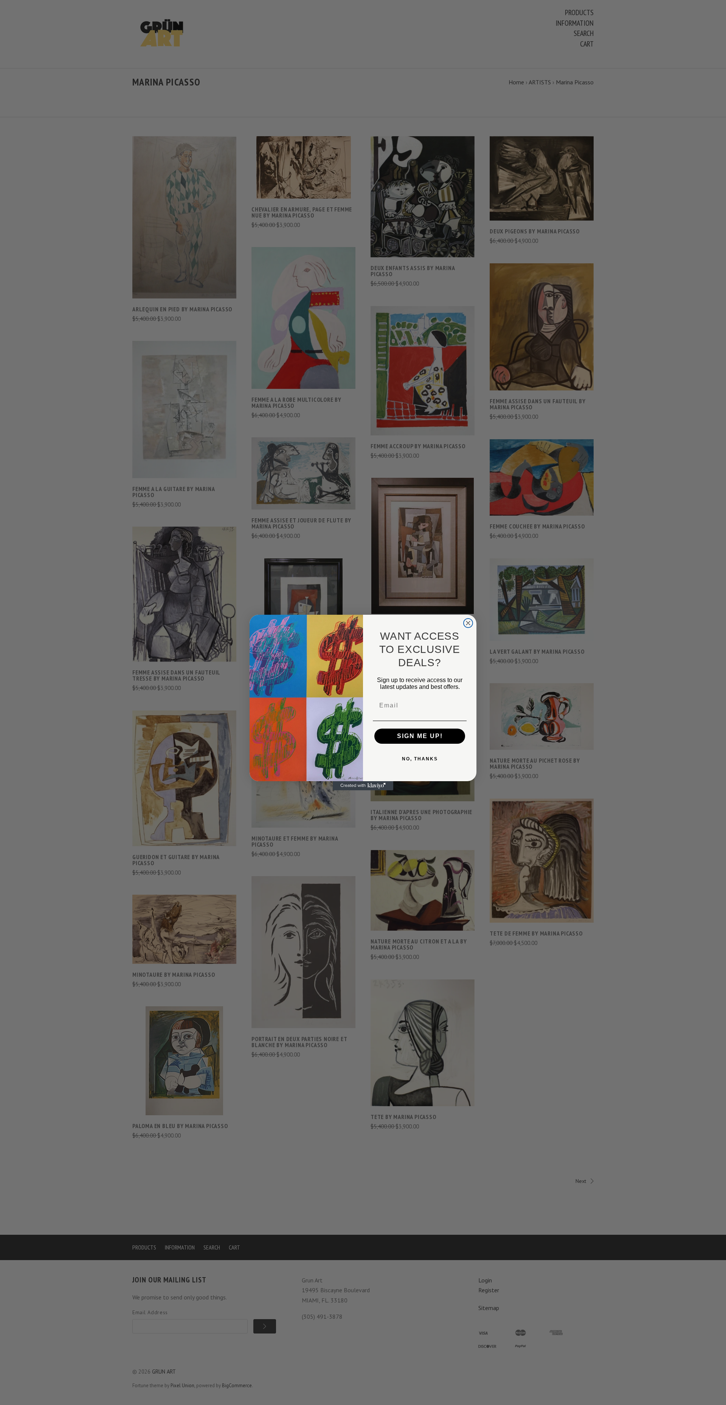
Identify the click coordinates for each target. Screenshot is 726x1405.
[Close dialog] (468, 623)
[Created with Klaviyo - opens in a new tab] (363, 785)
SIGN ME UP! (420, 736)
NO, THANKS (420, 759)
